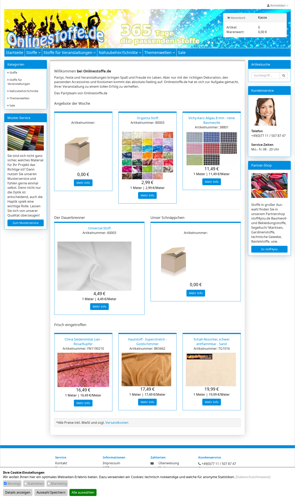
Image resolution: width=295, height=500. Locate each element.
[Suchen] (284, 75)
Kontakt (61, 463)
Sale (182, 52)
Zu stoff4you (269, 249)
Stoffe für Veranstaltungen (68, 52)
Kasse (262, 17)
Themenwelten (158, 52)
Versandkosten (116, 422)
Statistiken (36, 483)
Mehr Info (83, 183)
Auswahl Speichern (51, 492)
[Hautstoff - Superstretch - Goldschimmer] (147, 369)
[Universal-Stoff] (99, 266)
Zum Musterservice (26, 223)
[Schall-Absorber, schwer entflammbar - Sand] (212, 369)
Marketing (59, 483)
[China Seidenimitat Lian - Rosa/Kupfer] (83, 370)
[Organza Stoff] (147, 155)
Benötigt (13, 483)
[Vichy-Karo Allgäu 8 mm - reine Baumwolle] (212, 148)
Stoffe (32, 52)
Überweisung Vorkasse (169, 465)
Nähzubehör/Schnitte (119, 52)
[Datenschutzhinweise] (253, 477)
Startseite (14, 52)
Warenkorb (237, 18)
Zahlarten (158, 457)
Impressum (111, 463)
